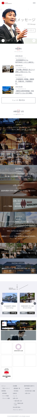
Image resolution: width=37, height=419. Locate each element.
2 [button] (12, 41)
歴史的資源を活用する (29, 386)
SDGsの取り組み (16, 407)
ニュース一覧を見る (18, 100)
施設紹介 (6, 312)
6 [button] (25, 41)
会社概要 (15, 386)
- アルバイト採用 (6, 398)
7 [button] (28, 41)
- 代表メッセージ (6, 388)
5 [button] (22, 41)
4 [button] (18, 41)
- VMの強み (27, 388)
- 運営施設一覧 (16, 388)
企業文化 (15, 393)
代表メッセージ (29, 30)
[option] (18, 25)
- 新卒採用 (4, 393)
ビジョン (4, 386)
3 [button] (15, 41)
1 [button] (9, 41)
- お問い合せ (27, 393)
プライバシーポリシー (18, 409)
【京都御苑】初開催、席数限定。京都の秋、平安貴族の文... (24, 81)
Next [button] (33, 40)
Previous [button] (3, 40)
